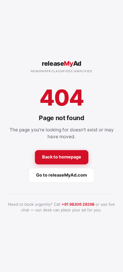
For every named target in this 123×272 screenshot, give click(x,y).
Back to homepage (61, 157)
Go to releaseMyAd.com (61, 175)
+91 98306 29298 (77, 204)
